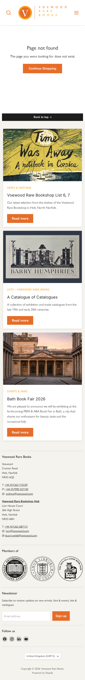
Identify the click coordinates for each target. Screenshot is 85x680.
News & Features (19, 187)
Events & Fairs (17, 391)
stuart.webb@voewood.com (21, 535)
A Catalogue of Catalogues (32, 297)
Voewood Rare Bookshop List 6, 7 (38, 195)
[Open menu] (76, 12)
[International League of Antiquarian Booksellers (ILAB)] (42, 569)
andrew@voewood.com (19, 493)
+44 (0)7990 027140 (17, 489)
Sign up (61, 616)
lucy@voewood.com (17, 531)
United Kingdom (40, 656)
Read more (20, 218)
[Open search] (8, 12)
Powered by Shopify (42, 672)
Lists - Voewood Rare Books (28, 289)
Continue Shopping (42, 68)
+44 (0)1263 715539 (16, 485)
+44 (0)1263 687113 (16, 526)
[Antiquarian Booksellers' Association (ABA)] (14, 569)
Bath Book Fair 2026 (26, 399)
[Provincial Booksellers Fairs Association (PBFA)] (70, 569)
